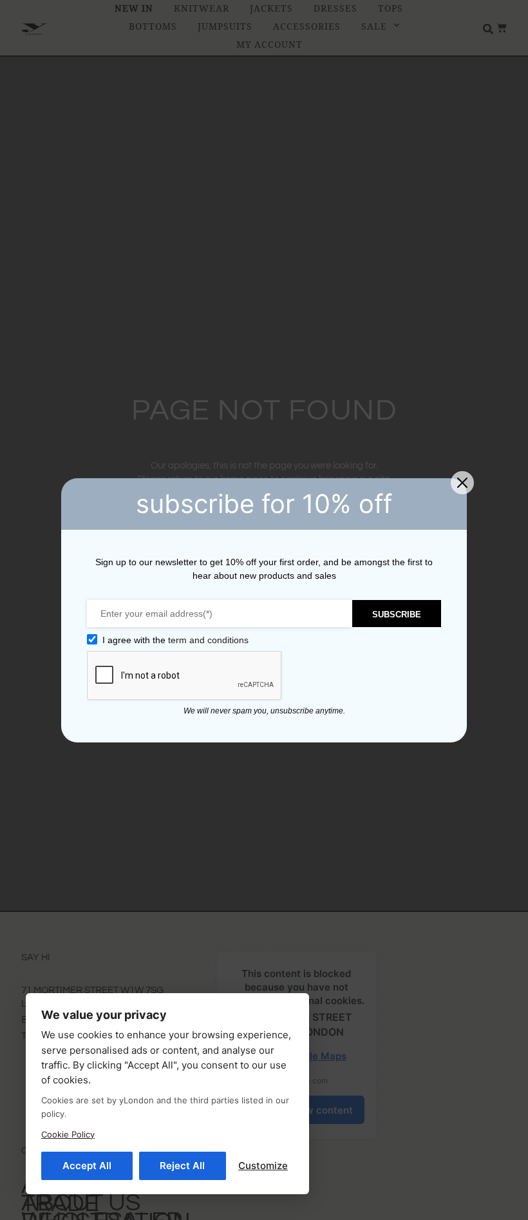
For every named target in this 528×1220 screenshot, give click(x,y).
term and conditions (208, 640)
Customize (263, 1165)
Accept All (86, 1165)
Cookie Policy (68, 1134)
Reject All (182, 1165)
